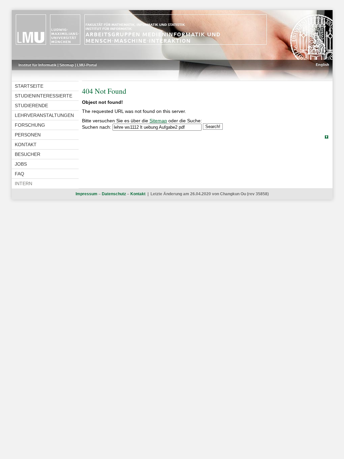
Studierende (31, 105)
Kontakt (26, 144)
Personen (28, 134)
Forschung (30, 125)
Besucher (27, 154)
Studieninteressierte (43, 95)
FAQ (19, 173)
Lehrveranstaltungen (44, 115)
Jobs (21, 164)
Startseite (29, 86)
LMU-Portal (87, 65)
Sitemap (66, 65)
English (322, 64)
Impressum (86, 194)
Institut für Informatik (37, 65)
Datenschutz (114, 194)
